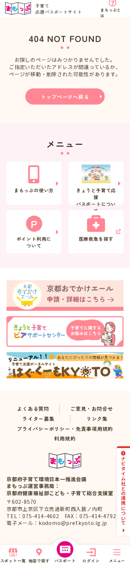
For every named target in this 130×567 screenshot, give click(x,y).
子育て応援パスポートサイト (58, 9)
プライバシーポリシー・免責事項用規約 (65, 428)
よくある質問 (33, 408)
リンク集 (97, 418)
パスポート (65, 560)
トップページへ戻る (65, 96)
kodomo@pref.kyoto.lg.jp (73, 522)
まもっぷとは (110, 12)
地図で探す (39, 560)
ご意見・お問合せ (91, 408)
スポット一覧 (13, 560)
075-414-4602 (40, 516)
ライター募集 (38, 418)
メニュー (117, 560)
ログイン (90, 560)
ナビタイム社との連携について (123, 490)
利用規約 (64, 438)
